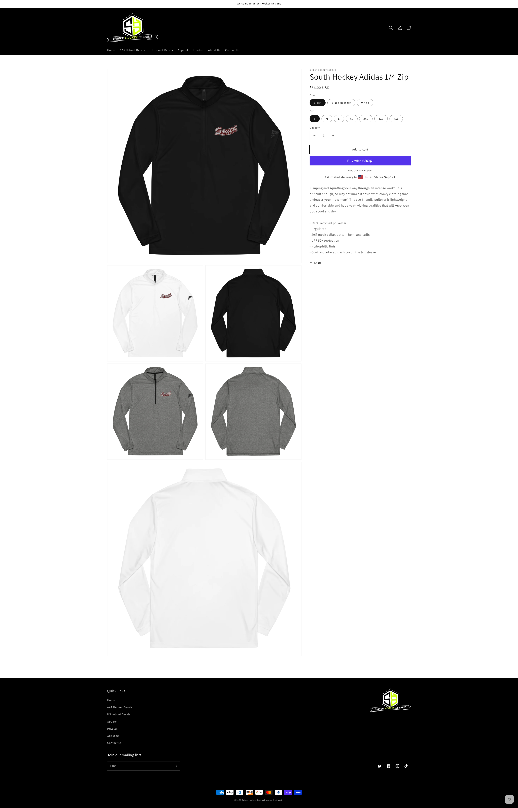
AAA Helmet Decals (119, 707)
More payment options (360, 170)
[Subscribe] (175, 765)
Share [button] (318, 262)
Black (317, 102)
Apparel (112, 721)
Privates (112, 728)
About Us (113, 736)
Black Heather (341, 102)
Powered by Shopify (274, 800)
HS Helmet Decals (119, 714)
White (365, 102)
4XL (396, 118)
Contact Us (114, 743)
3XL (381, 118)
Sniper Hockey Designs (253, 800)
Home (111, 700)
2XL (365, 118)
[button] (390, 27)
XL (351, 118)
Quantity (315, 127)
